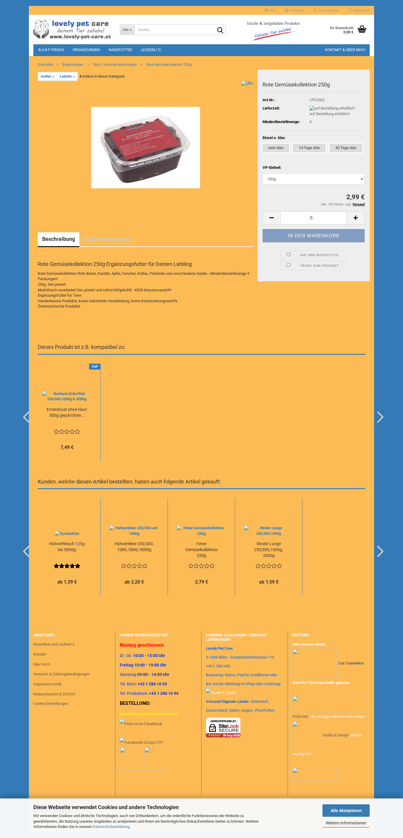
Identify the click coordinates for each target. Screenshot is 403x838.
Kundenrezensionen (107, 239)
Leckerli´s (151, 50)
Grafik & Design (336, 735)
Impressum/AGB (47, 684)
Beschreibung (58, 239)
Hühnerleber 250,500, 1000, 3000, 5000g (134, 546)
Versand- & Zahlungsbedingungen (61, 674)
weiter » (47, 76)
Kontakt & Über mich (345, 50)
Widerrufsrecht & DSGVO (54, 694)
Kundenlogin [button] (328, 10)
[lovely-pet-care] (72, 29)
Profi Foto (300, 716)
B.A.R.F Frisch (51, 50)
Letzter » (67, 76)
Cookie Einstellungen (50, 703)
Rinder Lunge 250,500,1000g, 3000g (268, 549)
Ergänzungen (86, 50)
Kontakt (39, 654)
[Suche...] (220, 29)
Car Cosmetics (351, 663)
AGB (272, 10)
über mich (41, 664)
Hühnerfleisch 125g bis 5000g (67, 546)
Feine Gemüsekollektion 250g (201, 549)
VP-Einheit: (272, 167)
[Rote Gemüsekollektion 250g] (145, 147)
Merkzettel (361, 10)
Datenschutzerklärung (111, 826)
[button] (294, 10)
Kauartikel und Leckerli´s (54, 644)
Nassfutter (120, 50)
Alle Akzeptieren (346, 810)
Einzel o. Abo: (274, 137)
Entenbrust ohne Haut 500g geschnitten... (67, 412)
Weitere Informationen (346, 823)
